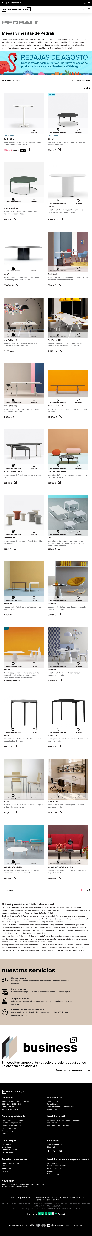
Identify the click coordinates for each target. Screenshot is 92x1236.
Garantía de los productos (11, 1123)
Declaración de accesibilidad (46, 1200)
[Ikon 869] (68, 655)
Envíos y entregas (8, 1131)
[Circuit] (68, 123)
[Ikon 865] (24, 655)
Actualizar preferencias (70, 1197)
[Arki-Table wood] (68, 391)
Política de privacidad (20, 1197)
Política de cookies (44, 1197)
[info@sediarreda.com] (7, 3)
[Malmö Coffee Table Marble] (68, 853)
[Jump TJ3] (24, 721)
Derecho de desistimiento (11, 1125)
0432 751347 (16, 3)
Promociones (7, 1168)
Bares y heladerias (54, 1168)
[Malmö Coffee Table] (24, 853)
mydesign (54, 1144)
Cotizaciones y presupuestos (58, 1174)
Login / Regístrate (8, 1144)
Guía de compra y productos (12, 1120)
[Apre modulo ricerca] (84, 9)
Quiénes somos (53, 1101)
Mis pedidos (6, 1147)
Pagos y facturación (9, 1128)
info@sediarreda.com (74, 1203)
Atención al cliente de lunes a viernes (15, 1101)
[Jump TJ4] (68, 721)
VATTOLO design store (10, 1109)
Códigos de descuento (10, 1150)
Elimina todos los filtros (81, 80)
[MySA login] (80, 3)
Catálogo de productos (10, 1163)
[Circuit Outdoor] (24, 192)
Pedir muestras (52, 1123)
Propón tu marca (53, 1109)
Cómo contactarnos (9, 1106)
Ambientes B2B (53, 1163)
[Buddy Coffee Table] (68, 457)
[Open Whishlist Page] (85, 3)
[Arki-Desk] (68, 260)
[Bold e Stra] (24, 123)
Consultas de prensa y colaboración (60, 1106)
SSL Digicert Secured (74, 1225)
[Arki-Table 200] (68, 326)
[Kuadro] (24, 787)
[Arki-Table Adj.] (24, 391)
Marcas (4, 1166)
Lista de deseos (8, 1152)
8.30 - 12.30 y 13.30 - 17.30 (11, 1104)
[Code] (68, 523)
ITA (3, 3)
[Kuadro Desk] (68, 787)
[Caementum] (24, 523)
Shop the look (52, 1147)
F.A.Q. (4, 1133)
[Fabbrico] (24, 589)
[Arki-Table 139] (24, 326)
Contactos (7, 1098)
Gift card (5, 1171)
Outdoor (50, 1171)
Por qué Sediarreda (54, 1104)
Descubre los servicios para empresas (71, 1070)
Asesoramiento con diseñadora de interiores (63, 1120)
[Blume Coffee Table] (24, 457)
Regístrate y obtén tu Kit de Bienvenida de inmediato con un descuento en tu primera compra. (23, 1185)
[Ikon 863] (68, 589)
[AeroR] (24, 260)
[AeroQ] (68, 192)
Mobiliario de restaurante (56, 1166)
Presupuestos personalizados (58, 1125)
